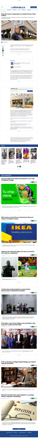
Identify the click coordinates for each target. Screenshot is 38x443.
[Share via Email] (3, 53)
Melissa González (4, 220)
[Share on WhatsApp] (3, 52)
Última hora (4, 11)
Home (2, 11)
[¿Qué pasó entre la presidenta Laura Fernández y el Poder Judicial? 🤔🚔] (34, 153)
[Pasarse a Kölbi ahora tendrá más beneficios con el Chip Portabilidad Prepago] (19, 194)
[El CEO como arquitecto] (12, 67)
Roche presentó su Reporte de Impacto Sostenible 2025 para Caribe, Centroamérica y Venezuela (4, 162)
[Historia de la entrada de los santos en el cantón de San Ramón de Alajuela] (12, 63)
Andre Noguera (4, 292)
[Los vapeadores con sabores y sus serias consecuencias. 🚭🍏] (26, 153)
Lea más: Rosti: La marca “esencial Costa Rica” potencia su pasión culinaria (21, 51)
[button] (33, 7)
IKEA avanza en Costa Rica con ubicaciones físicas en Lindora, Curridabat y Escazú (17, 218)
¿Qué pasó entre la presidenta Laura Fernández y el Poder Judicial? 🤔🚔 (33, 162)
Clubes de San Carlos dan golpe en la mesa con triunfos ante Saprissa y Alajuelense (17, 252)
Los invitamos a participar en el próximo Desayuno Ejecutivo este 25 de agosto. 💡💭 (19, 162)
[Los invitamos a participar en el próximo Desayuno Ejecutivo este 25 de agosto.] (19, 153)
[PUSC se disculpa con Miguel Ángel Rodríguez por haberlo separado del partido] (19, 377)
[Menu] (2, 7)
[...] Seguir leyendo (16, 207)
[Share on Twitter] (3, 50)
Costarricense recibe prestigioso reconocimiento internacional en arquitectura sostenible (15, 289)
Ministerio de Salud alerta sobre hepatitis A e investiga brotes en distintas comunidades (17, 395)
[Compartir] (3, 55)
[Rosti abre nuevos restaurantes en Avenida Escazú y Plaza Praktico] (19, 30)
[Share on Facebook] (3, 49)
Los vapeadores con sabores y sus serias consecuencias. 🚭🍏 (26, 161)
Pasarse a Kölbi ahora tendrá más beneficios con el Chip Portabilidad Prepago (18, 179)
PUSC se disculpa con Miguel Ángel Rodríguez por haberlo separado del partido (18, 362)
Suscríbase (29, 432)
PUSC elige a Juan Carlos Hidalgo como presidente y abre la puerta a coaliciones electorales (18, 323)
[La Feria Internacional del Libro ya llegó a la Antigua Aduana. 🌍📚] (12, 153)
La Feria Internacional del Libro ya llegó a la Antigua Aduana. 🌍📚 (11, 162)
